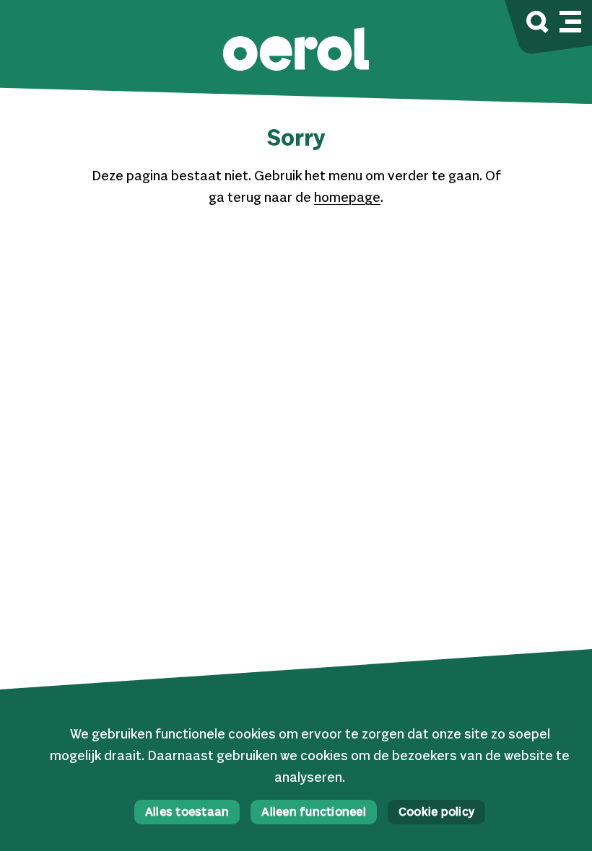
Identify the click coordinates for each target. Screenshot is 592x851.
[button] (296, 50)
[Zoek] (537, 24)
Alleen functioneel (313, 812)
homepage (347, 198)
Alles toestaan (187, 812)
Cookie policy (436, 812)
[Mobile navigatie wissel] (570, 19)
